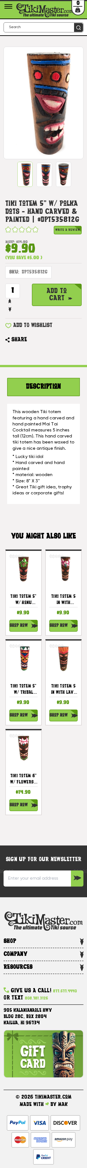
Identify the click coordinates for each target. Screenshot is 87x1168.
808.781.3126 (36, 998)
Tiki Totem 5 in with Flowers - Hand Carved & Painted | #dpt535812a (64, 600)
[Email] (33, 340)
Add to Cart (57, 295)
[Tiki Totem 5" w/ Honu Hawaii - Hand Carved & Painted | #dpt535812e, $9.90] (23, 568)
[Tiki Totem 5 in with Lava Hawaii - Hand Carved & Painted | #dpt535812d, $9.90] (63, 658)
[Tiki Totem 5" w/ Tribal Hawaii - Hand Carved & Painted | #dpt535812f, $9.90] (23, 658)
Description (43, 387)
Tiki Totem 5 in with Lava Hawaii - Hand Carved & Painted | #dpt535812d (63, 690)
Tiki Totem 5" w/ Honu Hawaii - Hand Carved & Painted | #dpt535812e (23, 600)
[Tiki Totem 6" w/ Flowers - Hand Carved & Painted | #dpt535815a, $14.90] (23, 748)
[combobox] (43, 27)
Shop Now (19, 626)
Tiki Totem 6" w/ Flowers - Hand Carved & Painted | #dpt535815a (23, 780)
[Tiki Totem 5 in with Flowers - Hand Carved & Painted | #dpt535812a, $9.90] (63, 568)
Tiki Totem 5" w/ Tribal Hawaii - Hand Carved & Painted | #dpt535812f (23, 690)
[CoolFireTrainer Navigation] (9, 6)
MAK (63, 1104)
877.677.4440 (65, 991)
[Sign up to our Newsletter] (77, 878)
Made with (32, 1104)
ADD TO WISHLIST (32, 325)
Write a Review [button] (67, 230)
